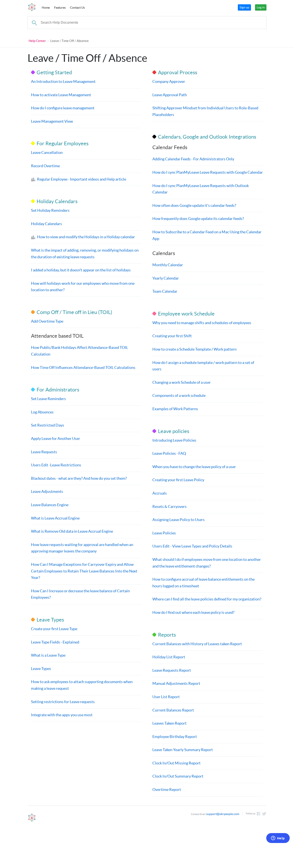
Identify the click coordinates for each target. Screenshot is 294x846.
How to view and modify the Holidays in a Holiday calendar (86, 237)
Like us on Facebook (258, 814)
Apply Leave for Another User (55, 438)
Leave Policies (164, 533)
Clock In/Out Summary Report (177, 776)
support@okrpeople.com (222, 814)
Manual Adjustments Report (176, 683)
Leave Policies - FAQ (169, 453)
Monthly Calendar (167, 265)
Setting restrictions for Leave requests (63, 701)
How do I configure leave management (62, 108)
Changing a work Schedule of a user (181, 382)
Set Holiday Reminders (50, 210)
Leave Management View (52, 121)
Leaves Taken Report (169, 723)
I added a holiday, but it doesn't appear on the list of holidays (81, 270)
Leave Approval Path (169, 95)
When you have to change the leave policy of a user (194, 466)
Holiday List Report (168, 657)
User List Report (166, 696)
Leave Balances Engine (49, 505)
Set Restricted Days (47, 425)
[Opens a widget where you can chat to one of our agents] (278, 838)
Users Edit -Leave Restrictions (56, 465)
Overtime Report (166, 789)
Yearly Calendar (165, 278)
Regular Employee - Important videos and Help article (81, 179)
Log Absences (42, 412)
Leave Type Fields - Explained (55, 642)
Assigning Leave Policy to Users (178, 519)
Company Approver (168, 81)
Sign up (244, 7)
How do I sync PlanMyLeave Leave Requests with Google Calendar (207, 172)
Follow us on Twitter (264, 814)
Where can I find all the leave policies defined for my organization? (206, 599)
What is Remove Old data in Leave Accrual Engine (72, 531)
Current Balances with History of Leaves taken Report (197, 644)
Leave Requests (44, 452)
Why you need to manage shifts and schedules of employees (201, 322)
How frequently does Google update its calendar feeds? (198, 218)
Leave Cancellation (47, 152)
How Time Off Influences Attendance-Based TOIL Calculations (83, 367)
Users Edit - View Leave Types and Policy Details (192, 546)
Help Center (37, 41)
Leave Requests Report (171, 670)
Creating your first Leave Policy (178, 480)
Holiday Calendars (46, 223)
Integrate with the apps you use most (62, 715)
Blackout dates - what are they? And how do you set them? (79, 478)
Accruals (159, 493)
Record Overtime (45, 166)
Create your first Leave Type (54, 628)
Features (60, 7)
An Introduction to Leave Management (63, 81)
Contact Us (77, 7)
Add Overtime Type (47, 321)
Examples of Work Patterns (175, 409)
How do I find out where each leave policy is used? (193, 612)
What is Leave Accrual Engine (55, 518)
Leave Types (41, 668)
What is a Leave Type (48, 655)
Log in (261, 7)
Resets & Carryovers (169, 506)
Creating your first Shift (172, 336)
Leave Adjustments (47, 491)
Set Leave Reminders (48, 398)
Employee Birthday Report (174, 736)
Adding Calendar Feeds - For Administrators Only (193, 159)
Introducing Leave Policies (174, 440)
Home (46, 7)
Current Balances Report (173, 710)
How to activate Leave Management (61, 95)
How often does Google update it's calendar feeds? (194, 205)
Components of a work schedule (179, 395)
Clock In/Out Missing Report (176, 763)
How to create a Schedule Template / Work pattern (194, 349)
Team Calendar (164, 291)
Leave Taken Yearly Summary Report (182, 749)
